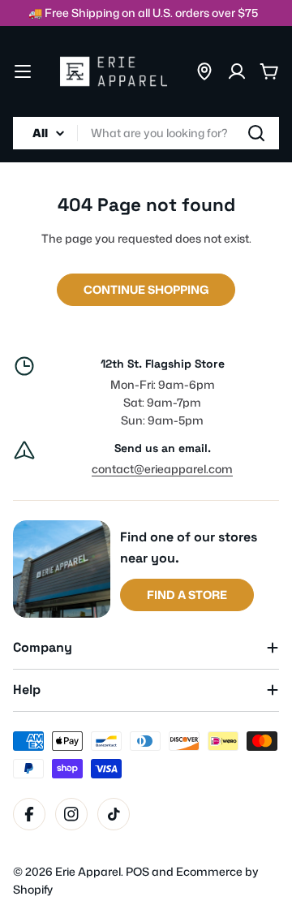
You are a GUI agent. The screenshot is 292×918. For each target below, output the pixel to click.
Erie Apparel (88, 871)
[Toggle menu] (22, 71)
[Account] (237, 71)
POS (137, 871)
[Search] (256, 133)
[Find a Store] (204, 71)
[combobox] (146, 133)
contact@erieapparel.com (162, 468)
